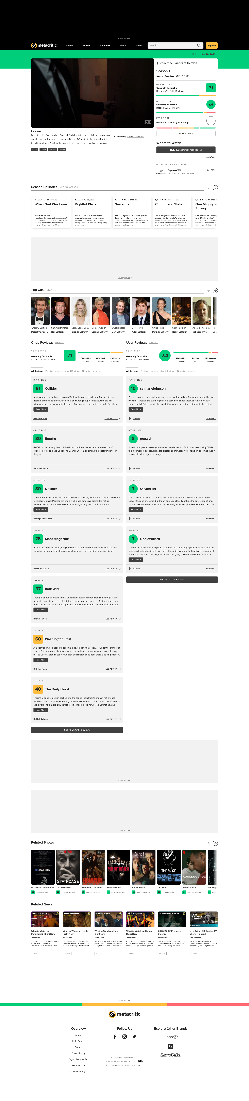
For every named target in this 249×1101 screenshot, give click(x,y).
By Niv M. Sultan (41, 568)
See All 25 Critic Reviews (77, 729)
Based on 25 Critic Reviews (170, 91)
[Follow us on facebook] (114, 1038)
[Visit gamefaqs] (171, 1056)
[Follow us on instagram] (124, 1038)
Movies (86, 45)
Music (123, 45)
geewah (142, 438)
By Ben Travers (40, 619)
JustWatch (211, 157)
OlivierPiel (144, 489)
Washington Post (53, 639)
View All (51, 290)
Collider (46, 388)
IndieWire (47, 589)
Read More (41, 409)
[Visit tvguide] (171, 1048)
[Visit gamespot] (171, 1038)
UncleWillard (146, 539)
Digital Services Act (78, 1059)
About (78, 1035)
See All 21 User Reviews (172, 579)
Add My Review (186, 133)
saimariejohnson (148, 388)
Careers (78, 1047)
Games (69, 45)
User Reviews (136, 343)
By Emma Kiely (40, 418)
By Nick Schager (40, 719)
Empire (45, 438)
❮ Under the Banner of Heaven (176, 63)
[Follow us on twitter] (134, 1038)
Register (211, 45)
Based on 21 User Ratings (169, 107)
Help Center (78, 1041)
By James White (40, 468)
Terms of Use (78, 1065)
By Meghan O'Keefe (42, 518)
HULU (195, 54)
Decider (46, 489)
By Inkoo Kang (40, 669)
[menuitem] (69, 45)
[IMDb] (140, 1061)
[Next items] (215, 187)
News (139, 45)
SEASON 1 (211, 418)
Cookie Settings (78, 1071)
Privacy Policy (78, 1053)
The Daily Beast (52, 689)
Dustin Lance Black (135, 136)
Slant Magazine (52, 539)
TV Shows (105, 45)
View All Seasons (69, 187)
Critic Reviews (42, 343)
